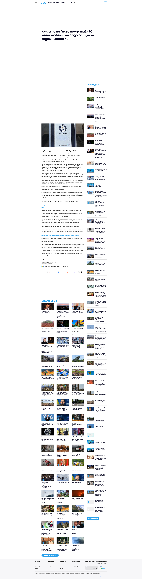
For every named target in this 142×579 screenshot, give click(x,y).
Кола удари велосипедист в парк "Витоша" (100, 279)
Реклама (36, 573)
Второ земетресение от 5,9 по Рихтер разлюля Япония (63, 365)
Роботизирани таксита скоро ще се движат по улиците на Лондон (63, 423)
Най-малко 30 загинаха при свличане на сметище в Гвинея (47, 330)
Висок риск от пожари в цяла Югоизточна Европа (78, 499)
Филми (61, 568)
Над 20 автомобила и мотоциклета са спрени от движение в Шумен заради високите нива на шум (100, 458)
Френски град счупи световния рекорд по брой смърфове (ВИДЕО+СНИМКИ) (60, 235)
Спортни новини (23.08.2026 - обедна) (100, 442)
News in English (75, 566)
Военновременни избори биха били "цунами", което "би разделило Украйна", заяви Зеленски (63, 409)
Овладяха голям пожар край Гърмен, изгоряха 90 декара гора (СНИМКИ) (100, 303)
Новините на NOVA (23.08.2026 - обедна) (100, 449)
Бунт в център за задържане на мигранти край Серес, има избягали (78, 394)
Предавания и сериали (52, 566)
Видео (36, 568)
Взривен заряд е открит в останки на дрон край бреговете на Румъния (63, 484)
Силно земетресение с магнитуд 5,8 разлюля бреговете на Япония (47, 469)
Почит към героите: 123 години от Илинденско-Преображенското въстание (100, 467)
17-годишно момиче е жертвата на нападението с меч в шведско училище (46, 515)
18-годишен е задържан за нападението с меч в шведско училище (62, 378)
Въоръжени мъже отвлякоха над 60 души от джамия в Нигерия (47, 454)
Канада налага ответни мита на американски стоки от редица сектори (63, 469)
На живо (69, 2)
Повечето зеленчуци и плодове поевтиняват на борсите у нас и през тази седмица (100, 373)
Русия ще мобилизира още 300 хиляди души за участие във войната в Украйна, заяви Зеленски (63, 394)
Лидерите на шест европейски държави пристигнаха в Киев (77, 408)
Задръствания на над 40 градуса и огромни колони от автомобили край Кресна (100, 213)
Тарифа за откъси (58, 573)
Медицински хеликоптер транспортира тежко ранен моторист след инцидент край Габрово (100, 328)
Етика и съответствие (96, 573)
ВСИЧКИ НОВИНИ (93, 518)
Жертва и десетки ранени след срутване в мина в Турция (78, 454)
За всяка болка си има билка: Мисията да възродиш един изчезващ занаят (100, 509)
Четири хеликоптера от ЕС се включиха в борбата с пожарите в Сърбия (47, 500)
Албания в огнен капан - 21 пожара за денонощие (47, 378)
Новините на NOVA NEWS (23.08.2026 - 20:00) (101, 170)
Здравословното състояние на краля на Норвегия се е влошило (77, 312)
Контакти (67, 573)
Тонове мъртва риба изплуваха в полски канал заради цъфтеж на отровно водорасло (47, 394)
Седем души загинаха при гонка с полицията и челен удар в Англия (77, 469)
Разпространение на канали (50, 573)
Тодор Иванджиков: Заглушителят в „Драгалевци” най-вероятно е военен (99, 483)
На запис (63, 2)
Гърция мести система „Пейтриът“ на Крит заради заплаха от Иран (78, 365)
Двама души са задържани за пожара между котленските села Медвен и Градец (100, 337)
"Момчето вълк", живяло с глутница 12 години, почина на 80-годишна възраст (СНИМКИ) (62, 531)
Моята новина (38, 566)
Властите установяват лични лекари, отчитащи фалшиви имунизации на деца (100, 204)
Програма (56, 2)
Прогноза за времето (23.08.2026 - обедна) (100, 434)
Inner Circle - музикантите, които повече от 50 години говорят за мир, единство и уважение (46, 548)
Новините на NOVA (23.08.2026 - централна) (99, 185)
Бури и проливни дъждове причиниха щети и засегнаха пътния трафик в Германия (76, 548)
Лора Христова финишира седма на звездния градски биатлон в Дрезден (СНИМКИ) (100, 107)
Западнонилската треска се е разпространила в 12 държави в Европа (100, 240)
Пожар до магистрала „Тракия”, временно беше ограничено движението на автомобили (100, 493)
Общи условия (72, 573)
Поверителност (77, 573)
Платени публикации (38, 574)
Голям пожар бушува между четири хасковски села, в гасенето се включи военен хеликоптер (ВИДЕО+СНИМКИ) (100, 384)
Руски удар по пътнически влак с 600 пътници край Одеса (47, 365)
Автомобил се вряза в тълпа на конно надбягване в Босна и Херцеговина (77, 379)
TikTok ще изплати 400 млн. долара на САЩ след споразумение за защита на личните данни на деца (47, 532)
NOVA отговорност (76, 563)
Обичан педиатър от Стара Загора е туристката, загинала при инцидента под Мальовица (100, 231)
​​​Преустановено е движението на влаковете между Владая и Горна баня (99, 319)
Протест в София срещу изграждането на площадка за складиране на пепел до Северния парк (101, 194)
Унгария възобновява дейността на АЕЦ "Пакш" (46, 408)
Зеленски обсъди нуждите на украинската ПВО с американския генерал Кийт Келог (62, 439)
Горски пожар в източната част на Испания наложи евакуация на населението (61, 516)
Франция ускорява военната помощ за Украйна (77, 484)
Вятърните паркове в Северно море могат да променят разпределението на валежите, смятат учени (63, 314)
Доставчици (63, 573)
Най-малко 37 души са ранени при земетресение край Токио (77, 423)
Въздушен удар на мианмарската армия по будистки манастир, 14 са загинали (63, 500)
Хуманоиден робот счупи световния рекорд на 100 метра (63, 346)
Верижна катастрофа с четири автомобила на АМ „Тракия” (100, 286)
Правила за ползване (89, 573)
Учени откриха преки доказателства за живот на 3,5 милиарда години (47, 438)
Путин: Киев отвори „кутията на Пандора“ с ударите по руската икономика (63, 454)
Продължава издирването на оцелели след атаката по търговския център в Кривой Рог (47, 485)
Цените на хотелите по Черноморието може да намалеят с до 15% (100, 475)
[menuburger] (36, 2)
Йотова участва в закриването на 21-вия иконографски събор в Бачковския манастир (100, 294)
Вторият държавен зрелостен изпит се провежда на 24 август (100, 163)
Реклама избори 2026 (42, 573)
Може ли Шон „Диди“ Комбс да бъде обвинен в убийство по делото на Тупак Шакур (78, 438)
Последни (37, 563)
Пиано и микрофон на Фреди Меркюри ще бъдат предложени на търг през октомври (47, 313)
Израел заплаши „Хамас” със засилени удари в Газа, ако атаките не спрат (63, 330)
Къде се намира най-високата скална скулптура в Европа (77, 514)
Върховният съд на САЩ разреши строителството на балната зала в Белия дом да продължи (62, 548)
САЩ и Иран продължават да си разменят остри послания (77, 531)
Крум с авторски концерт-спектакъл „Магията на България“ (100, 501)
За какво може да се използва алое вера (100, 98)
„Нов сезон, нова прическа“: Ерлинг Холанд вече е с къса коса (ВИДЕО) (77, 347)
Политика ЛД (83, 573)
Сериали (62, 566)
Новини (49, 2)
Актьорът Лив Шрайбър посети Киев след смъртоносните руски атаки (47, 423)
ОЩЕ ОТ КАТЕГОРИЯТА (50, 555)
